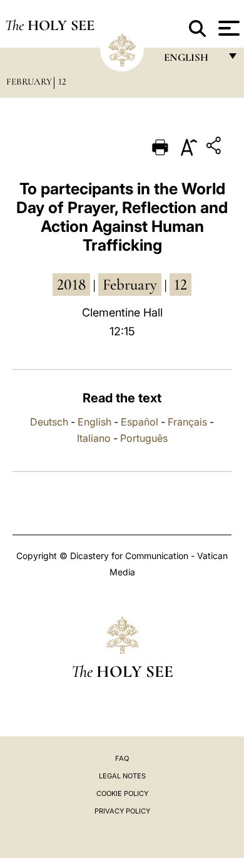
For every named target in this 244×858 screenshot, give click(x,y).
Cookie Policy (122, 793)
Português (144, 438)
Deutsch (49, 422)
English (94, 422)
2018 (71, 284)
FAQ (122, 758)
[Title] (215, 148)
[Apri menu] (227, 28)
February (29, 81)
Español (139, 422)
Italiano (94, 438)
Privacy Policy (122, 811)
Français (187, 422)
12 (62, 81)
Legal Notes (122, 776)
